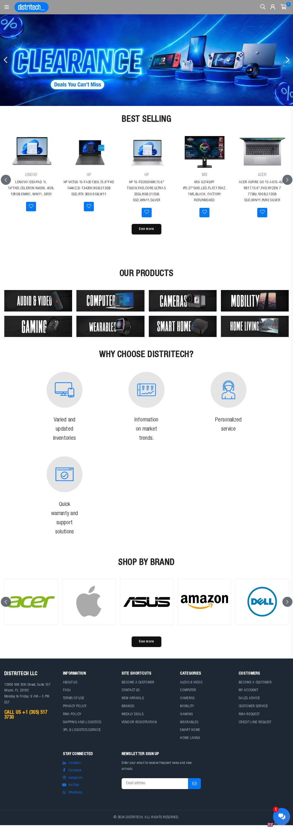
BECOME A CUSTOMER (138, 683)
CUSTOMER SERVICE (253, 706)
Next (287, 60)
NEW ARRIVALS (133, 698)
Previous (5, 60)
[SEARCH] (263, 7)
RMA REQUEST (249, 714)
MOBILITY (187, 706)
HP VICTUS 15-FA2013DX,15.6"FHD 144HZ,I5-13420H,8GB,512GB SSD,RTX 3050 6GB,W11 (89, 188)
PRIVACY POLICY (75, 706)
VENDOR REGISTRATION (139, 722)
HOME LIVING (190, 738)
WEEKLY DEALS (133, 714)
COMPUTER (188, 690)
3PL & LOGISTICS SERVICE (82, 730)
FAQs (66, 690)
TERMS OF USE (73, 698)
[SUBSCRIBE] (194, 783)
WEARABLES (189, 722)
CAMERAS (187, 698)
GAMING (186, 714)
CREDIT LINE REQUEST (255, 722)
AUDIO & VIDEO (191, 683)
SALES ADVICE (249, 698)
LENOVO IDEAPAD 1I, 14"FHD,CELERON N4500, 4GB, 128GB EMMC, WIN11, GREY (31, 188)
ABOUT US (70, 683)
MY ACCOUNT (248, 690)
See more (146, 229)
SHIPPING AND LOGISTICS (82, 722)
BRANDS (128, 706)
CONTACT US (131, 690)
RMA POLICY (72, 714)
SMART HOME (190, 730)
